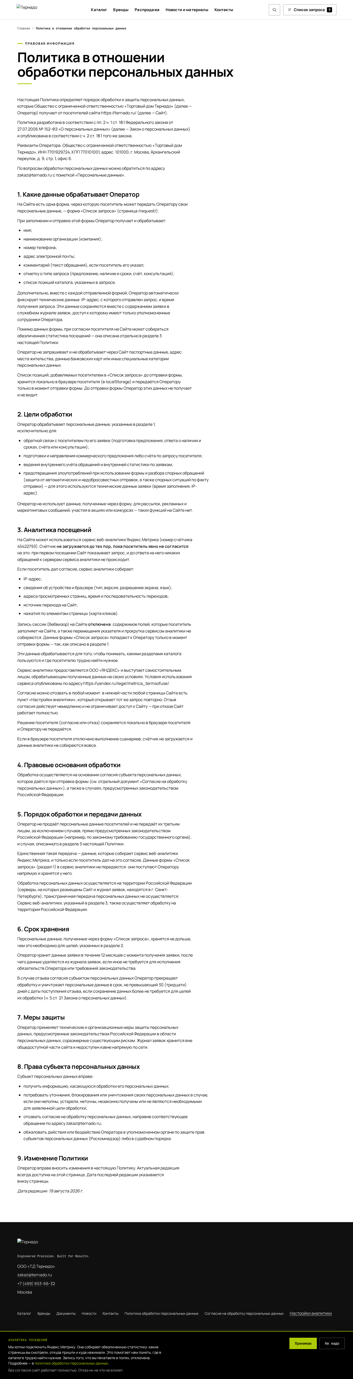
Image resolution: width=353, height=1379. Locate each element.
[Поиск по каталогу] (274, 9)
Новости (89, 1313)
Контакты (223, 9)
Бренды (120, 9)
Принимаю (303, 1343)
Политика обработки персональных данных (161, 1313)
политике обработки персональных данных (71, 1363)
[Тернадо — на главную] (36, 9)
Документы (65, 1313)
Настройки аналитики (311, 1313)
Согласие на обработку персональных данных (244, 1313)
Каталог (99, 9)
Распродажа (147, 9)
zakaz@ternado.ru (34, 1275)
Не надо (332, 1343)
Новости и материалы (187, 9)
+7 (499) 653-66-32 (36, 1283)
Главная (23, 28)
